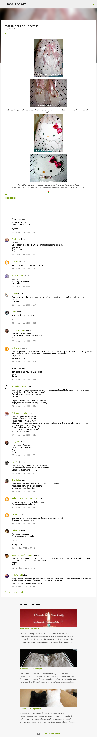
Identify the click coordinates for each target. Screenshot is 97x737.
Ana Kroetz (16, 4)
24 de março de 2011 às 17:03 (24, 380)
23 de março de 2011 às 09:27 (24, 323)
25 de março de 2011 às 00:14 (24, 455)
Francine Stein (18, 330)
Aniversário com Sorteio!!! (30, 629)
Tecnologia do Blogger (50, 734)
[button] (6, 33)
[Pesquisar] (29, 4)
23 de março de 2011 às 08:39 (24, 287)
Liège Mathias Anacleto (22, 555)
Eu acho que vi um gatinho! (30, 709)
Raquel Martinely (19, 386)
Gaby (14, 312)
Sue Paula (16, 239)
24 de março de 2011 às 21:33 (24, 435)
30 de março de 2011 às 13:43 (24, 507)
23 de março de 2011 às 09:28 (24, 341)
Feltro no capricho (19, 413)
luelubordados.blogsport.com (24, 498)
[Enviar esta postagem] (6, 195)
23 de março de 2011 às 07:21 (24, 269)
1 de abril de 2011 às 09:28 (23, 548)
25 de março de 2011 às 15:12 (24, 473)
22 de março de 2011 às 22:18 (24, 232)
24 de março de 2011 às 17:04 (24, 406)
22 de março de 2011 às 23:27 (24, 255)
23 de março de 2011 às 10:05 (24, 361)
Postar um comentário (14, 592)
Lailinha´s (16, 530)
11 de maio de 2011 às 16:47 (24, 586)
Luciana (15, 514)
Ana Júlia (16, 480)
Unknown (16, 261)
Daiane (15, 294)
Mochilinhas (10, 198)
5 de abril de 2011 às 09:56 (23, 568)
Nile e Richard (18, 275)
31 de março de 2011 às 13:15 (24, 523)
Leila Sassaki (17, 575)
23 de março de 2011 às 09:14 (24, 305)
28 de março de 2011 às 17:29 (24, 491)
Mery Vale (16, 442)
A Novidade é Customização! (31, 669)
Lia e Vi (15, 462)
